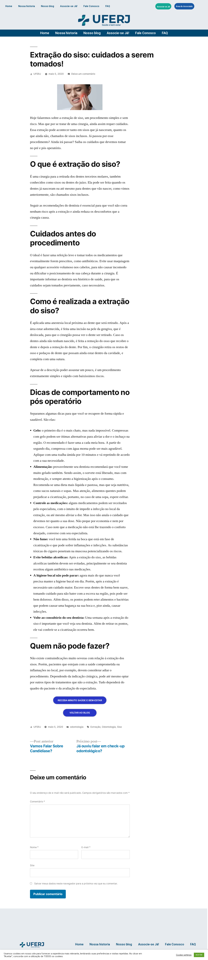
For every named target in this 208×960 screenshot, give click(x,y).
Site (32, 865)
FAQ (107, 6)
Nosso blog (47, 6)
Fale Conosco (91, 6)
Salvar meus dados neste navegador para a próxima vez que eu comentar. (76, 883)
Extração (95, 726)
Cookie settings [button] (184, 955)
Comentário (37, 801)
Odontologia (109, 726)
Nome (34, 847)
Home (8, 6)
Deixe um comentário (83, 73)
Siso (119, 726)
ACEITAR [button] (199, 955)
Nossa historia (26, 6)
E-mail (85, 847)
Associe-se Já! (68, 6)
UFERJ (37, 73)
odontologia (76, 726)
